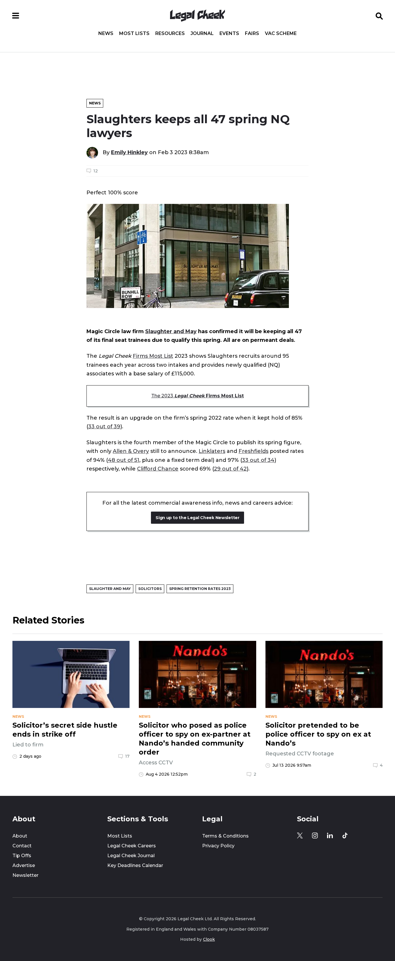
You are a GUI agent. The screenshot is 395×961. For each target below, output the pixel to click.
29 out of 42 (230, 469)
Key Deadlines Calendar (135, 865)
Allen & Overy (131, 451)
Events (229, 33)
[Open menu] (15, 15)
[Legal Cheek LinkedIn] (330, 835)
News (105, 33)
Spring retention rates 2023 (200, 588)
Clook (209, 939)
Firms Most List (153, 356)
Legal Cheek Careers (131, 846)
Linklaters (212, 451)
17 (127, 756)
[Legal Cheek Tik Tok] (345, 835)
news (18, 716)
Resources (170, 33)
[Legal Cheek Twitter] (300, 835)
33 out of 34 (258, 460)
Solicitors (150, 588)
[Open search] (379, 15)
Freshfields (253, 451)
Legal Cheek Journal (131, 855)
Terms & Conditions (225, 836)
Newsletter (25, 875)
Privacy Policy (218, 846)
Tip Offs (21, 855)
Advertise (23, 865)
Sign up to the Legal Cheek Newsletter (197, 517)
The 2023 (197, 396)
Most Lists (134, 33)
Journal (202, 33)
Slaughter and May (171, 331)
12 (95, 171)
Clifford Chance (157, 469)
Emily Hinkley (129, 152)
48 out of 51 (123, 460)
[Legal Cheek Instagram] (315, 835)
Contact (22, 846)
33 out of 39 (104, 426)
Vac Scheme (281, 33)
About (19, 836)
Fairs (252, 33)
